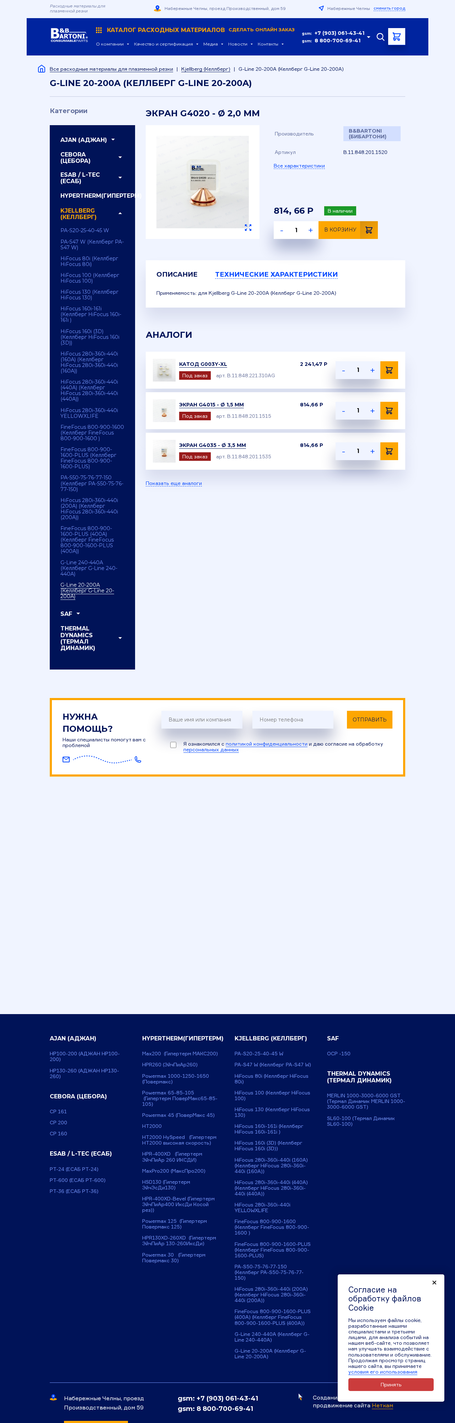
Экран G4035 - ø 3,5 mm (212, 445)
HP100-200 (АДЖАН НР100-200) (85, 1056)
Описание (177, 274)
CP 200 (58, 1122)
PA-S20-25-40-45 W (84, 230)
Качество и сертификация (163, 44)
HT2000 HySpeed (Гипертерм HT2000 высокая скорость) (179, 1140)
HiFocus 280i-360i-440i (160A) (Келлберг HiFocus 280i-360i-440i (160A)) (89, 362)
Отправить (370, 719)
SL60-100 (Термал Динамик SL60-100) (361, 1121)
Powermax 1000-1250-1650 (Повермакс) (175, 1078)
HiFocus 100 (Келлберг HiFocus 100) (89, 278)
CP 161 (58, 1111)
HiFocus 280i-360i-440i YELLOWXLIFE (89, 413)
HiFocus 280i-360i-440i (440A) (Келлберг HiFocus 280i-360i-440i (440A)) (89, 390)
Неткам (382, 1405)
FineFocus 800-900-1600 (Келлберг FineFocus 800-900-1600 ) (92, 433)
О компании (110, 44)
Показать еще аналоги (174, 483)
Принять (391, 1384)
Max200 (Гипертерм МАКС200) (180, 1053)
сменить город (389, 8)
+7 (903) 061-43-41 (339, 33)
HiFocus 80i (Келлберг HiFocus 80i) (89, 261)
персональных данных (211, 749)
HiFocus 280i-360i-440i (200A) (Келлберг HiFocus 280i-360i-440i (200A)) (89, 509)
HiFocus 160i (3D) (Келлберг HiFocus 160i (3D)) (89, 337)
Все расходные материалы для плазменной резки (111, 69)
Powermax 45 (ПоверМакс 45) (178, 1115)
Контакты (268, 44)
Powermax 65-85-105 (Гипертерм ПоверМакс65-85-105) (180, 1098)
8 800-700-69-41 (337, 40)
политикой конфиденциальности (266, 744)
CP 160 (58, 1133)
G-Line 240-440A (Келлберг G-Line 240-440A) (88, 568)
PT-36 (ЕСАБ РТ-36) (74, 1191)
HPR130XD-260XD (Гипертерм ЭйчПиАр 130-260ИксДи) (179, 1240)
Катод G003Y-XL (203, 364)
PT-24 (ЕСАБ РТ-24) (74, 1169)
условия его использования (382, 1372)
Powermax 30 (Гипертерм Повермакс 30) (173, 1257)
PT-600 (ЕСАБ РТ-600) (78, 1180)
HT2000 (152, 1126)
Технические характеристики (276, 274)
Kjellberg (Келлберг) (205, 69)
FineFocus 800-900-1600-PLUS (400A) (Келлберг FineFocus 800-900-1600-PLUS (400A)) (87, 539)
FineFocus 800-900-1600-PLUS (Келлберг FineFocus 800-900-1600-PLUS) (88, 458)
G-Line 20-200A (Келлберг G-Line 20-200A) (87, 590)
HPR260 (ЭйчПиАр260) (170, 1064)
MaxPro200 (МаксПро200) (173, 1171)
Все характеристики (299, 165)
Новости (237, 44)
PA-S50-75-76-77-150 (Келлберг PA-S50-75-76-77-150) (91, 483)
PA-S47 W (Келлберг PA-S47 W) (92, 245)
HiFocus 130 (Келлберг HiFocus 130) (89, 295)
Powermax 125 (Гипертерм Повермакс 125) (174, 1224)
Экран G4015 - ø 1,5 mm (211, 404)
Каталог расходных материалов (201, 30)
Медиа (210, 44)
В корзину (340, 229)
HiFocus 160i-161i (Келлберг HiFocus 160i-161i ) (90, 314)
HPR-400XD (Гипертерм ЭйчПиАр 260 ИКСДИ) (172, 1156)
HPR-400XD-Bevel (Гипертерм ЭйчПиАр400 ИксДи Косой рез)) (178, 1204)
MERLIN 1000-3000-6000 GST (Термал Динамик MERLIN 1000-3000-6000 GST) (366, 1101)
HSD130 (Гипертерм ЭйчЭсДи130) (166, 1184)
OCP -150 (338, 1053)
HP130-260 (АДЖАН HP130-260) (84, 1073)
